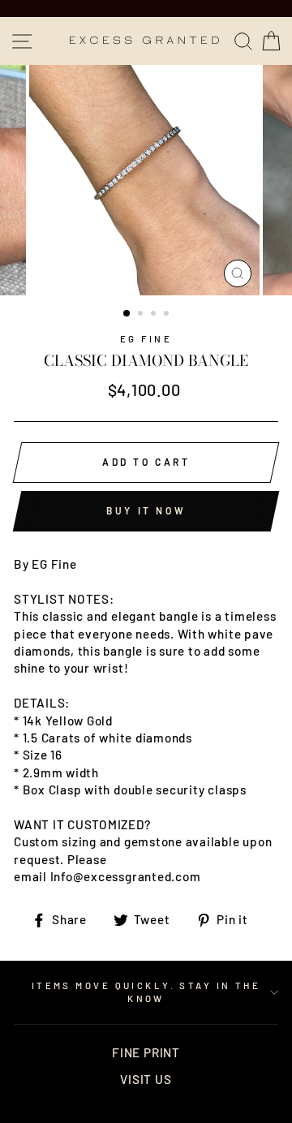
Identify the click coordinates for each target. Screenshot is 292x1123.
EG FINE (146, 338)
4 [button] (168, 315)
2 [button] (142, 315)
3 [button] (155, 315)
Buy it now (146, 510)
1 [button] (127, 314)
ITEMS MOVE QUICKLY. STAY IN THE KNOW (146, 992)
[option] (146, 180)
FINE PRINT (146, 1052)
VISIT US (145, 1079)
